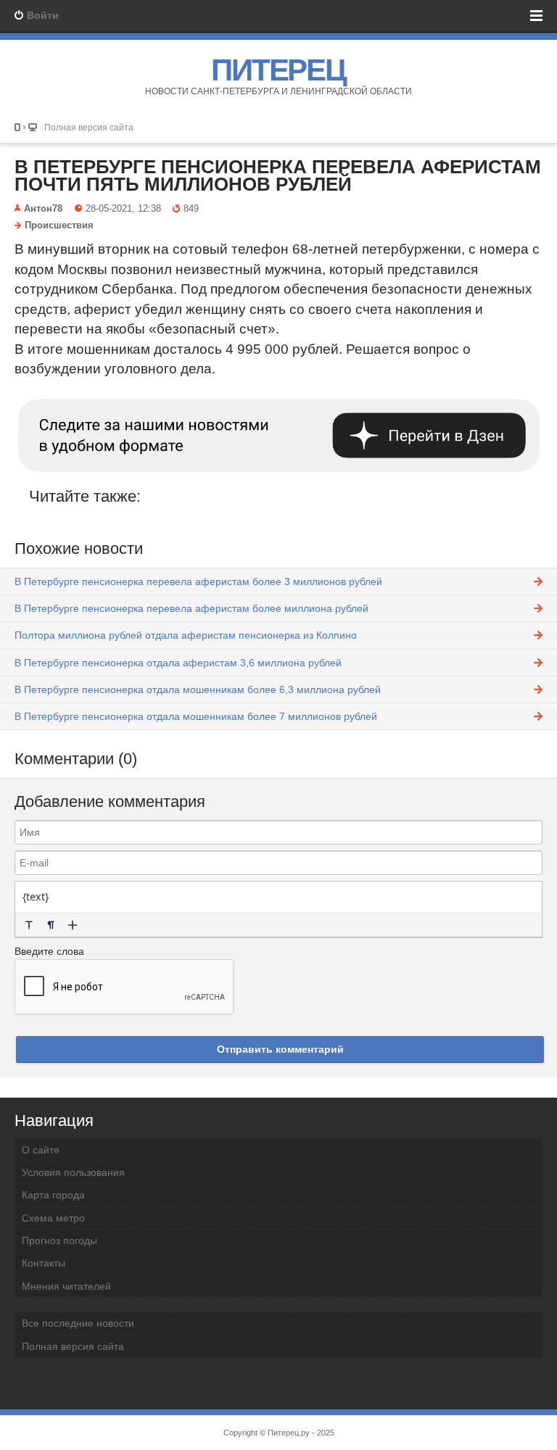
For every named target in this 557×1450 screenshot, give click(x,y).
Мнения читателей (66, 1286)
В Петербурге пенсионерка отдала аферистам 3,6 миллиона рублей (178, 662)
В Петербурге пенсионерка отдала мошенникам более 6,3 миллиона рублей (198, 689)
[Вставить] (72, 925)
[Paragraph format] (51, 925)
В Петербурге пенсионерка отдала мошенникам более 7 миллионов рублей (196, 716)
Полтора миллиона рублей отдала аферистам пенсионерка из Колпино (186, 635)
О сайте (40, 1150)
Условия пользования (73, 1172)
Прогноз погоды (59, 1240)
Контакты (43, 1263)
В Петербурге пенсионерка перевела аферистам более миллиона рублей (191, 608)
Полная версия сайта (88, 127)
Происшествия (59, 225)
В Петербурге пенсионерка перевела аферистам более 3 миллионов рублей (198, 581)
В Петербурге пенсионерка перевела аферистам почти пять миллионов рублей (278, 175)
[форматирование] (29, 925)
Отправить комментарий (280, 1049)
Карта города (53, 1195)
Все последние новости (78, 1323)
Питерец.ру (289, 1432)
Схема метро (53, 1218)
